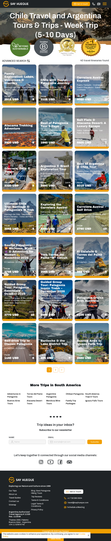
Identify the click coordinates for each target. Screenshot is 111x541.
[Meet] (98, 4)
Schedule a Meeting (76, 507)
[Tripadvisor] (69, 462)
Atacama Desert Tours (34, 402)
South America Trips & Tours (92, 395)
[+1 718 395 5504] (93, 4)
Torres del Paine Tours (35, 395)
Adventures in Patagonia (14, 395)
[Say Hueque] (15, 4)
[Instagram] (41, 462)
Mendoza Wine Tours (53, 402)
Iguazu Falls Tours (94, 401)
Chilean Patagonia (75, 394)
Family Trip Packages (71, 402)
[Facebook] (60, 462)
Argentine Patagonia (51, 395)
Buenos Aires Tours (13, 402)
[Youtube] (50, 462)
